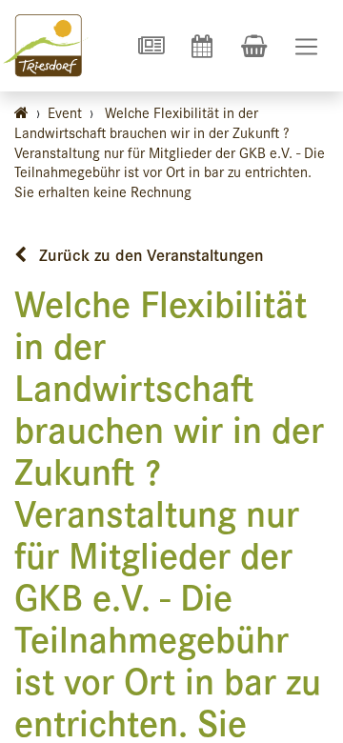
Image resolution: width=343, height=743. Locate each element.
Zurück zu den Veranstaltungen (148, 254)
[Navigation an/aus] (306, 46)
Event (65, 112)
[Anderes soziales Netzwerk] (150, 46)
